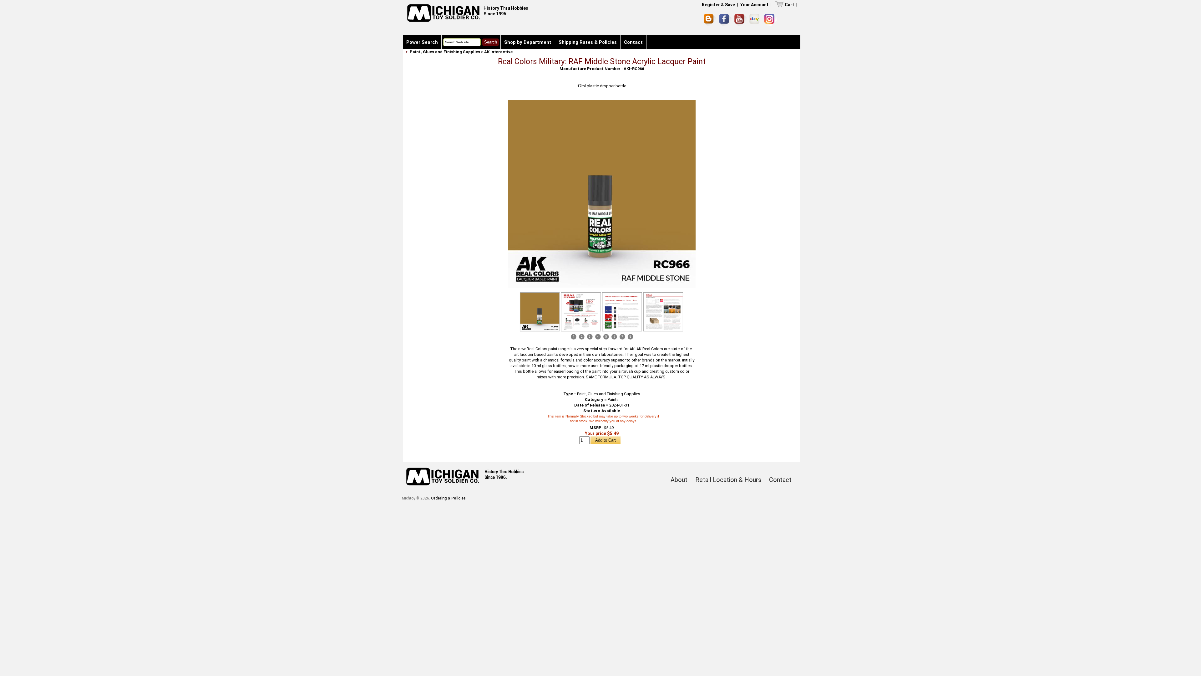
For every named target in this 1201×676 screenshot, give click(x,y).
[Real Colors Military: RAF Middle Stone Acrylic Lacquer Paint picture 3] (622, 312)
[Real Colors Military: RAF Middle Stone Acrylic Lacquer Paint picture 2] (580, 312)
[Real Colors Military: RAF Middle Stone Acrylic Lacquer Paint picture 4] (663, 312)
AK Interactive (498, 51)
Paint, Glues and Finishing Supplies (445, 51)
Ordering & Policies (448, 498)
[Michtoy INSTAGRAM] (770, 20)
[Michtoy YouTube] (740, 20)
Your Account (754, 4)
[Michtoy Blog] (710, 20)
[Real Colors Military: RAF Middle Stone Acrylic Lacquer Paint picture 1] (602, 102)
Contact (633, 42)
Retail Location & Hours (728, 480)
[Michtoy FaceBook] (725, 20)
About (679, 480)
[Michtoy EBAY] (755, 20)
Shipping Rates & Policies (588, 42)
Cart (789, 4)
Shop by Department (527, 42)
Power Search (422, 42)
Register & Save (718, 4)
